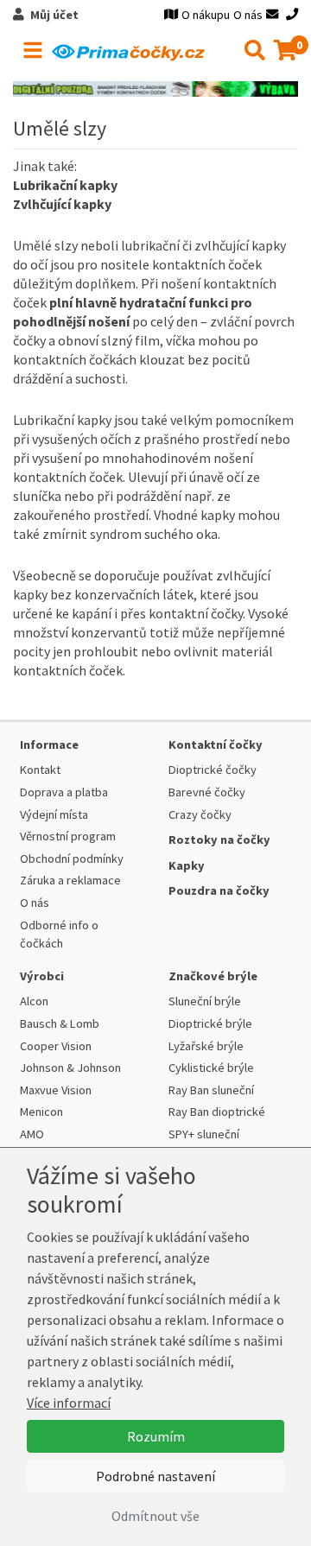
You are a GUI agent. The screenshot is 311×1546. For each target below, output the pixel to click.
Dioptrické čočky (212, 769)
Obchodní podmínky (72, 858)
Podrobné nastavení (155, 1476)
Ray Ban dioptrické (216, 1111)
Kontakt (40, 769)
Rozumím (156, 1436)
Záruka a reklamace (70, 880)
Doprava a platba (64, 792)
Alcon (34, 1001)
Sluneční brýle (204, 1001)
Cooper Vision (56, 1046)
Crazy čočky (200, 814)
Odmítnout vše (155, 1515)
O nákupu (205, 14)
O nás (248, 14)
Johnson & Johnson (70, 1067)
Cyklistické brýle (211, 1067)
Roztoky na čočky (219, 839)
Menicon (41, 1111)
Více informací (69, 1402)
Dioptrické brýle (210, 1023)
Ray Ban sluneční (211, 1090)
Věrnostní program (68, 836)
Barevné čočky (206, 792)
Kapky (186, 865)
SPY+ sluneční (203, 1134)
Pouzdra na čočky (219, 890)
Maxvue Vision (56, 1090)
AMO (32, 1134)
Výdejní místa (54, 814)
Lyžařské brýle (206, 1046)
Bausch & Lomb (59, 1023)
